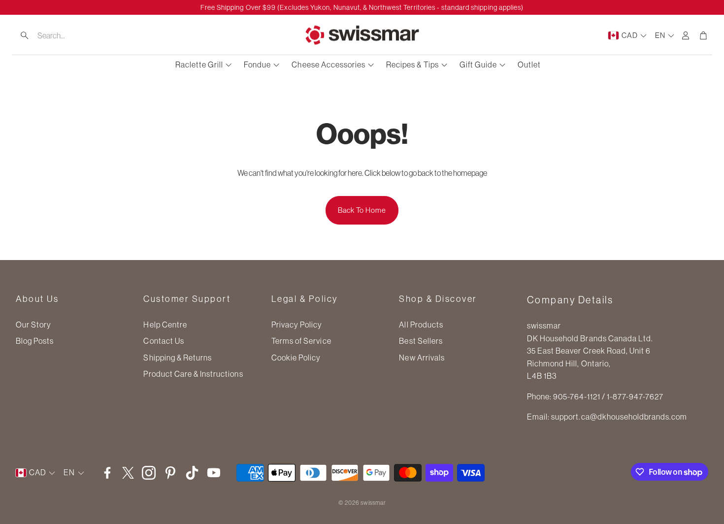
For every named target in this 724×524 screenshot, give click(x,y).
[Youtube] (214, 473)
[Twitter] (128, 473)
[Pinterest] (170, 473)
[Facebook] (107, 473)
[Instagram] (149, 473)
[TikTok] (192, 473)
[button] (74, 35)
